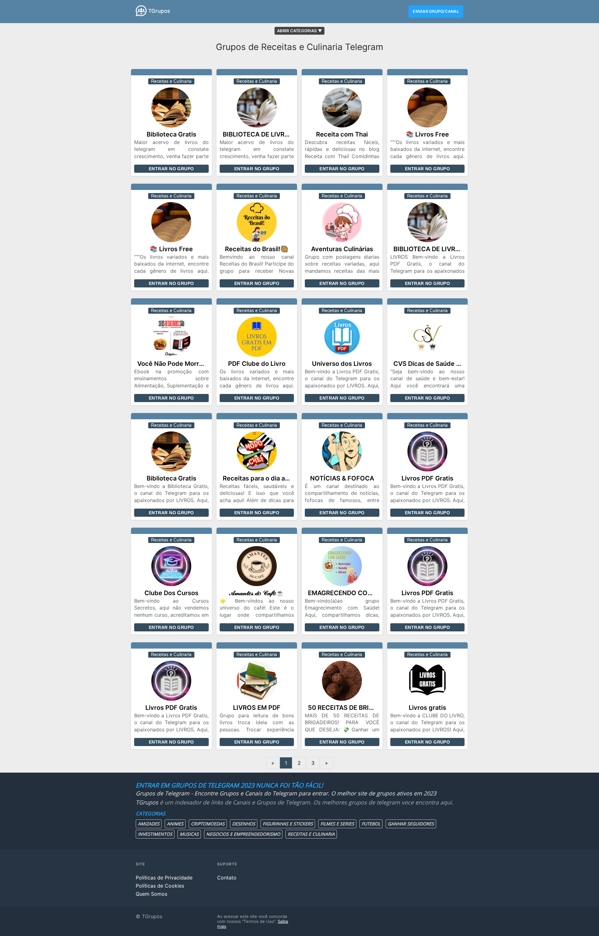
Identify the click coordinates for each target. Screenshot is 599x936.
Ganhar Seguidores (411, 824)
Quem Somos (151, 894)
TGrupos (159, 11)
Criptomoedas (208, 824)
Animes (175, 824)
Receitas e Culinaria (311, 834)
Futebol (371, 824)
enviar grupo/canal (436, 11)
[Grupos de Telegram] (141, 10)
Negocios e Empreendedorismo (243, 834)
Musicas (189, 834)
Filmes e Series (337, 824)
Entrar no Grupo (171, 168)
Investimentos (155, 834)
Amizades (148, 824)
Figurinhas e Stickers (288, 824)
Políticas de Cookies (160, 886)
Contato (226, 877)
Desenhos (243, 824)
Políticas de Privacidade (164, 877)
